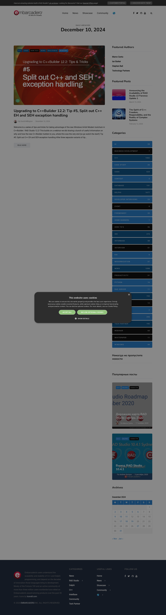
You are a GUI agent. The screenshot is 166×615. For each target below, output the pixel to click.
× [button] (129, 295)
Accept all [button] (67, 312)
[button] (83, 318)
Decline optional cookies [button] (92, 312)
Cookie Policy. (113, 306)
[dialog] (83, 307)
